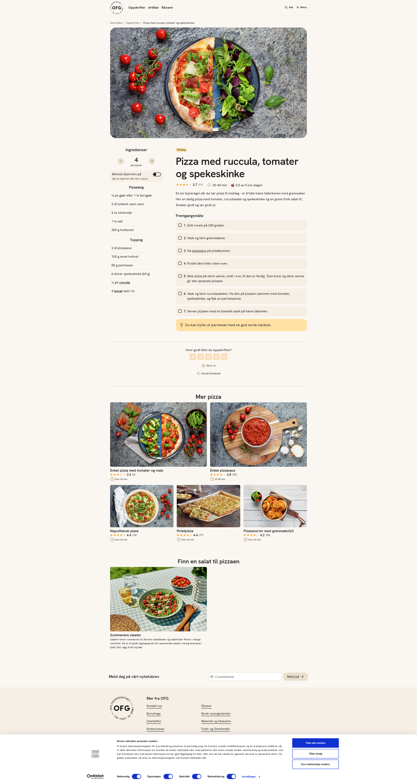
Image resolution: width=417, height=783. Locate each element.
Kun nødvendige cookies (315, 764)
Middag (181, 149)
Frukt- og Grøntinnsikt (215, 729)
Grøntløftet (154, 721)
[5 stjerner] (224, 357)
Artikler (153, 7)
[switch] (168, 776)
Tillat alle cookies (315, 743)
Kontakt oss (154, 706)
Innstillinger (249, 776)
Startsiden (116, 23)
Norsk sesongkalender (216, 713)
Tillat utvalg (315, 753)
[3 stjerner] (208, 357)
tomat (118, 291)
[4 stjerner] (216, 357)
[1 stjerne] (193, 357)
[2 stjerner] (200, 357)
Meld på (293, 676)
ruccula (124, 282)
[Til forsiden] (116, 7)
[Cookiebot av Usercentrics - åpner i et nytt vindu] (95, 776)
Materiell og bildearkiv (216, 721)
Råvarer (167, 7)
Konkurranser (156, 729)
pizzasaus (199, 251)
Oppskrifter (136, 7)
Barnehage (154, 713)
